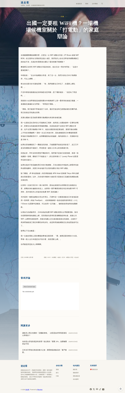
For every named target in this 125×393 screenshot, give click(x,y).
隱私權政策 (76, 376)
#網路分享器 (69, 257)
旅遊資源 (79, 3)
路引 (57, 373)
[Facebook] (91, 389)
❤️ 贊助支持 (94, 369)
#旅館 (59, 257)
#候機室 (54, 257)
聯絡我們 (76, 373)
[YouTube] (103, 389)
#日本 (63, 257)
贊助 (86, 3)
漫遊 (57, 369)
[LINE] (97, 389)
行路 (57, 376)
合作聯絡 (95, 3)
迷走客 (27, 389)
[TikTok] (100, 389)
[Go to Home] (120, 388)
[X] (94, 389)
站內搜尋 (76, 379)
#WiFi (49, 257)
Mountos (39, 389)
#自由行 (76, 257)
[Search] (102, 3)
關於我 (75, 369)
